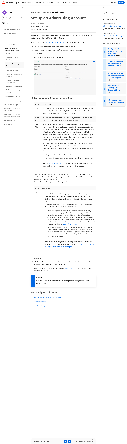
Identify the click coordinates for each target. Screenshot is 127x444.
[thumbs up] (65, 441)
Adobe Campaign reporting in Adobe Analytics (12, 109)
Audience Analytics (9, 37)
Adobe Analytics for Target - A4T (12, 105)
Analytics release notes (10, 33)
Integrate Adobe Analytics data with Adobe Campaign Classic (12, 115)
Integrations (45, 26)
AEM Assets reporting (9, 120)
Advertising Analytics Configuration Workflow (12, 49)
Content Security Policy (69, 224)
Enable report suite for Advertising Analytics (48, 297)
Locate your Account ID (55, 163)
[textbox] (12, 18)
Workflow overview (40, 301)
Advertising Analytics (40, 306)
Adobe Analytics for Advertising (12, 101)
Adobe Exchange (8, 124)
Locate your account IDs (12, 70)
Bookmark (108, 13)
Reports (38, 26)
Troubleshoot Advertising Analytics (13, 91)
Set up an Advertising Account (12, 65)
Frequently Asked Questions (12, 96)
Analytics (46, 12)
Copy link (117, 13)
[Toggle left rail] (23, 8)
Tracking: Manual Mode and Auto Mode (14, 75)
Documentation (36, 12)
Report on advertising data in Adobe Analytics (14, 81)
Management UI (69, 268)
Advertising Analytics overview (13, 45)
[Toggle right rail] (104, 8)
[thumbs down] (69, 441)
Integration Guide (58, 12)
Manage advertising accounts (14, 86)
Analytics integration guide (12, 29)
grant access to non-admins (55, 42)
